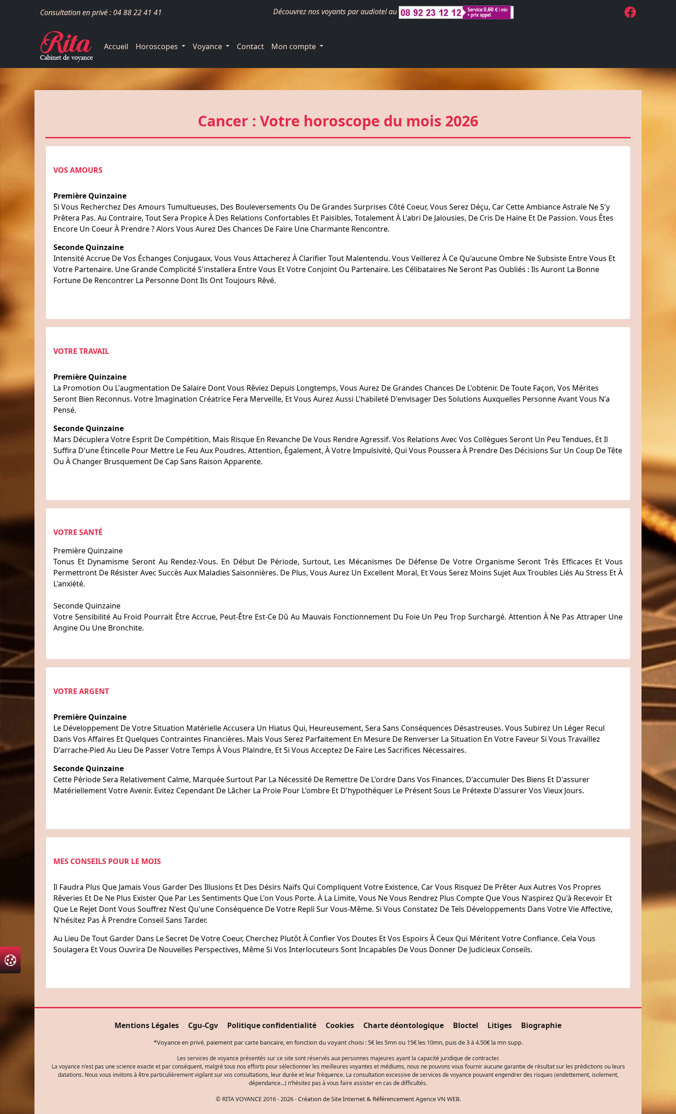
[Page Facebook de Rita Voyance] (630, 14)
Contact (250, 46)
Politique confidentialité (271, 1025)
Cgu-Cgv (203, 1025)
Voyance (208, 46)
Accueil (116, 46)
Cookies (340, 1025)
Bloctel (465, 1025)
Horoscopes (158, 46)
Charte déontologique (403, 1025)
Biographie (541, 1025)
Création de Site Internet (331, 1099)
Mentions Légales (147, 1025)
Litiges (499, 1025)
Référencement (393, 1099)
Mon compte (294, 46)
